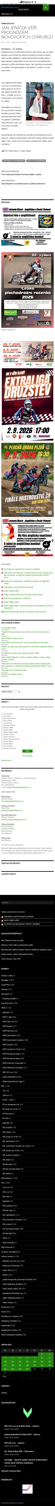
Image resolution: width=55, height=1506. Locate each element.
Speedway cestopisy (9, 1321)
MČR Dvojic (7, 1026)
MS (2, 1183)
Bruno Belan (8, 741)
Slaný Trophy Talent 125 (12, 1289)
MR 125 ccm (8, 1072)
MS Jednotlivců (9, 1215)
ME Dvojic (7, 1132)
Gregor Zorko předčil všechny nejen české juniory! (23, 595)
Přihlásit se (7, 14)
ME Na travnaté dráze (11, 1169)
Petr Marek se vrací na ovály (12, 940)
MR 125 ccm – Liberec (14, 1443)
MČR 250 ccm (8, 1022)
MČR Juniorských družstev (13, 1040)
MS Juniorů (7, 1224)
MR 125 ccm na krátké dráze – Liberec (21, 1426)
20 (27, 1365)
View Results (27, 756)
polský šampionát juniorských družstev (18, 1280)
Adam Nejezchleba (10, 732)
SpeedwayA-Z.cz (9, 7)
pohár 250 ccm (9, 1270)
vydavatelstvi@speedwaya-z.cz (19, 787)
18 (13, 1365)
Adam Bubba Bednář (11, 739)
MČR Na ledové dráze (11, 1059)
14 (35, 1362)
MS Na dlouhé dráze (11, 1229)
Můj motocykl (6, 1247)
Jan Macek (7, 723)
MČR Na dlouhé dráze (11, 1054)
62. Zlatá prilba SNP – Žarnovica (19, 1451)
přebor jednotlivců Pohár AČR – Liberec (22, 1434)
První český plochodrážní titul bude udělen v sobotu (21, 173)
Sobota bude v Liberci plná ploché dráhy (17, 954)
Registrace (23, 10)
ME (2, 1086)
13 (27, 1362)
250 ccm (6, 1192)
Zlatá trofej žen (8, 1243)
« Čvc (4, 1376)
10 (5, 1362)
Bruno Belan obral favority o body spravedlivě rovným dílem (24, 643)
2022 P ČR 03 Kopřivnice (36, 160)
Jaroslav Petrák (9, 725)
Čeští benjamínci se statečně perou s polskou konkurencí (23, 182)
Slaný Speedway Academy (13, 1284)
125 (4, 1091)
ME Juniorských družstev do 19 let (16, 1146)
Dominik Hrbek (9, 718)
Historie (4, 989)
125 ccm (6, 1187)
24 (5, 1369)
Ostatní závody (7, 1256)
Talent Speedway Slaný (11, 1298)
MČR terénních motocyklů (13, 1063)
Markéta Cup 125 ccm (11, 1261)
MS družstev (7, 1206)
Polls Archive (6, 761)
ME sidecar (7, 1174)
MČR (3, 1008)
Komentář (5, 994)
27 (27, 1369)
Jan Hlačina (8, 746)
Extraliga (4, 980)
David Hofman (9, 737)
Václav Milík (8, 730)
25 (13, 1369)
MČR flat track (8, 1031)
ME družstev (7, 1128)
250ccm (6, 1095)
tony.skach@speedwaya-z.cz (12, 801)
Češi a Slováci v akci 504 (10, 959)
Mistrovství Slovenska (11, 1266)
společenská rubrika (9, 1330)
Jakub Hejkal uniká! (11, 591)
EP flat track (7, 1114)
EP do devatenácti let (11, 1105)
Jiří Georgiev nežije (8, 628)
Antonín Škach (20, 42)
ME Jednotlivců (9, 1141)
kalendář (6, 1012)
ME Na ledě (7, 1164)
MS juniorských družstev (12, 1220)
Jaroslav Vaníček (9, 748)
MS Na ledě (7, 1233)
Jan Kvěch (7, 716)
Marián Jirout (8, 735)
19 (20, 1365)
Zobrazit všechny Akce (11, 1471)
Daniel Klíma (8, 744)
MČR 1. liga (7, 1017)
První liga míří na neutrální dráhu (14, 670)
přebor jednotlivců (10, 1077)
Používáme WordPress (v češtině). (12, 1503)
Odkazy (4, 1393)
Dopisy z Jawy (7, 976)
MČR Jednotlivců (9, 1035)
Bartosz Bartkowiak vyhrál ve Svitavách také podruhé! (25, 612)
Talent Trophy (8, 1303)
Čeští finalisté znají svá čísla (12, 638)
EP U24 (5, 1118)
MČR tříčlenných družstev (13, 1068)
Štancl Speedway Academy (12, 1335)
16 (50, 1362)
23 (50, 1365)
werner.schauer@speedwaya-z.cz (14, 820)
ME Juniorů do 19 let (11, 1151)
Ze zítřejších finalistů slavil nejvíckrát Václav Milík (20, 653)
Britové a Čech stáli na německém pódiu (17, 945)
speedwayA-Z (6, 1326)
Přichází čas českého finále (11, 674)
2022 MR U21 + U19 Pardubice (13, 160)
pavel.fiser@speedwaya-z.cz (12, 810)
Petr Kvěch (7, 721)
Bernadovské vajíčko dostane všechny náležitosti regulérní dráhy (26, 950)
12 (20, 1362)
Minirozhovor (7, 23)
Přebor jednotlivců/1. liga (12, 1082)
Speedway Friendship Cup (13, 1293)
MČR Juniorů (8, 1045)
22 (42, 1365)
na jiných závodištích (9, 1252)
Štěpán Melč (8, 728)
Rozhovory (5, 1307)
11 (13, 1362)
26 (20, 1369)
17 (5, 1365)
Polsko (5, 1275)
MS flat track (8, 1210)
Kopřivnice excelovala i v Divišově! (17, 598)
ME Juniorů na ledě (10, 1155)
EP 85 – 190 (7, 1100)
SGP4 (5, 1238)
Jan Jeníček (7, 714)
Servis (3, 1312)
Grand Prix (5, 985)
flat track (6, 1197)
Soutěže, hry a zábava (9, 1316)
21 (35, 1365)
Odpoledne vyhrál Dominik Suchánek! (19, 587)
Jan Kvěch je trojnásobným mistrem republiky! (22, 569)
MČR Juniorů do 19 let (11, 1049)
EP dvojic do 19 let (10, 1109)
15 (42, 1362)
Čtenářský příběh (9, 999)
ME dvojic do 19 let (10, 1137)
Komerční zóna (7, 1003)
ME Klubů (6, 1160)
